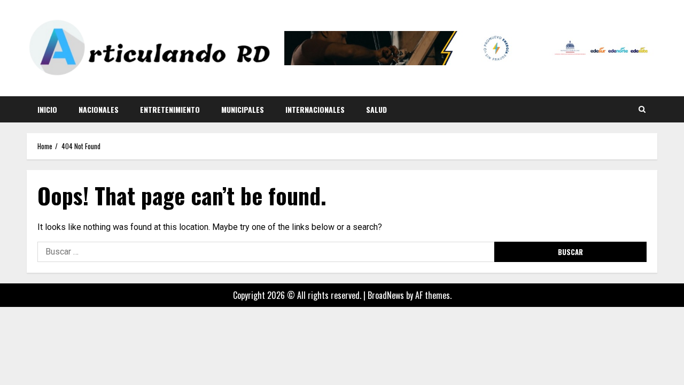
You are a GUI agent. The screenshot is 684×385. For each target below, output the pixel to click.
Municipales (242, 109)
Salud (376, 109)
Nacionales (99, 109)
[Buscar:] (265, 252)
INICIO (47, 109)
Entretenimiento (170, 109)
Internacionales (315, 109)
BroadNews (386, 295)
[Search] (642, 109)
